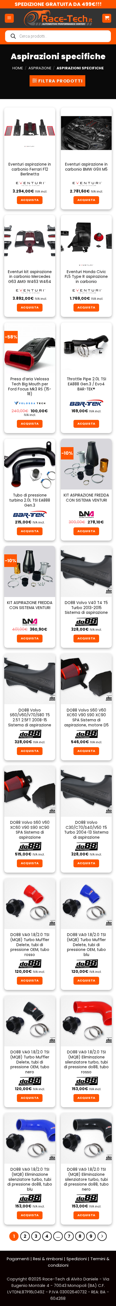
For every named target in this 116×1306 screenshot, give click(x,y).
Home (17, 68)
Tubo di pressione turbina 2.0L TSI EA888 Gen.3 (29, 500)
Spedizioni (76, 1259)
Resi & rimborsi (48, 1259)
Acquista (86, 200)
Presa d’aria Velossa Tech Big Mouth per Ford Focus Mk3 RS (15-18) (29, 387)
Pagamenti (18, 1259)
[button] (9, 18)
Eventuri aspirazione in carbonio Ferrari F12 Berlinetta (29, 169)
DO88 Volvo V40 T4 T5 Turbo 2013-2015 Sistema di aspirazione (86, 607)
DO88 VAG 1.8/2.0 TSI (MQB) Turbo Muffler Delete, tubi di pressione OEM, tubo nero (29, 1062)
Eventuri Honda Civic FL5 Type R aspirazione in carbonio (86, 276)
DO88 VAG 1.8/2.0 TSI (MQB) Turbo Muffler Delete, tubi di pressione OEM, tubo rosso (29, 944)
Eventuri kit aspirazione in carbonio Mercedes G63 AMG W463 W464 (30, 276)
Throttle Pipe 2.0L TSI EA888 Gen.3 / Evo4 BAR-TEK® (86, 384)
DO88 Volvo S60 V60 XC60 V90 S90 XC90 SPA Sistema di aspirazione (30, 830)
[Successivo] (102, 1236)
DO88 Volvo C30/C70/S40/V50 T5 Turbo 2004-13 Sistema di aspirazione (86, 830)
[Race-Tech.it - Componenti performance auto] (58, 18)
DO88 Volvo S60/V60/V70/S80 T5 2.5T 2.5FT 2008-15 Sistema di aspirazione (29, 718)
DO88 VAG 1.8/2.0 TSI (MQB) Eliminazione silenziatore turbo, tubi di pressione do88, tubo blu (29, 1179)
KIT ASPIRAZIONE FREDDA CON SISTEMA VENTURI (86, 498)
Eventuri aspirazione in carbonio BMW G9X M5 (86, 167)
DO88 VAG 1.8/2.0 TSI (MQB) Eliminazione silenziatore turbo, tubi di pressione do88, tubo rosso (86, 1062)
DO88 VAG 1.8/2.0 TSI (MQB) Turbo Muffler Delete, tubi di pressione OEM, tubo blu (86, 944)
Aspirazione (39, 68)
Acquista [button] (30, 200)
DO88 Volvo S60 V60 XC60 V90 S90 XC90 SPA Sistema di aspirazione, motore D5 (86, 718)
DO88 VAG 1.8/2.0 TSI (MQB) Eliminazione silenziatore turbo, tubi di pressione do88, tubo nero (86, 1179)
